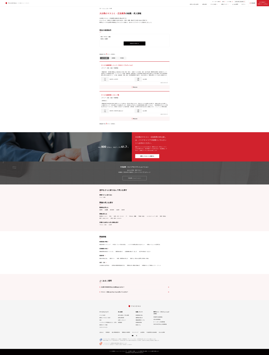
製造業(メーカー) (103, 216)
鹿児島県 (112, 209)
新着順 (113, 58)
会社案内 (142, 332)
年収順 (122, 58)
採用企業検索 (121, 317)
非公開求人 (162, 148)
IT (126, 216)
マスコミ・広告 (102, 224)
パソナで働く (229, 1)
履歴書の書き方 (119, 251)
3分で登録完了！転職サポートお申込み (263, 3)
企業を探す (204, 4)
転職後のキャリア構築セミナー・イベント (151, 265)
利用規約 (108, 332)
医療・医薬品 (163, 216)
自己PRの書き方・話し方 (144, 251)
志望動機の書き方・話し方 (131, 251)
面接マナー (112, 258)
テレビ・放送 (102, 197)
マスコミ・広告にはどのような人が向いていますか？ (113, 292)
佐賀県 (117, 209)
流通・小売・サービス (119, 216)
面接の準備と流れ (103, 258)
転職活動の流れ (139, 315)
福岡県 (100, 209)
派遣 (223, 1)
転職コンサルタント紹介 (104, 317)
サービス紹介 (102, 315)
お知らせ (101, 332)
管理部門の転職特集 (157, 317)
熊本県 (123, 209)
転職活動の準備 (103, 241)
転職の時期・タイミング (104, 244)
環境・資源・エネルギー (116, 218)
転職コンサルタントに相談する (147, 156)
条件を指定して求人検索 (123, 315)
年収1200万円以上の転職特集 (160, 324)
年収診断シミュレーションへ (134, 178)
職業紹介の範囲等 (126, 332)
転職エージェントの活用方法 (153, 244)
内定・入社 (102, 262)
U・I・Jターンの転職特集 (159, 321)
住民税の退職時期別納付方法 (118, 265)
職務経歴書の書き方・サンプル (106, 251)
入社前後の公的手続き (104, 265)
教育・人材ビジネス (103, 218)
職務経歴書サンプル (140, 320)
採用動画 (120, 322)
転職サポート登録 (103, 324)
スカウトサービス (103, 327)
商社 (110, 216)
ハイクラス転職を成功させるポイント (136, 244)
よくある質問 (235, 4)
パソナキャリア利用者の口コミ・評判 (107, 322)
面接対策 (101, 255)
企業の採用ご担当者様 (239, 1)
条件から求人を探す (194, 4)
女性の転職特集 (156, 319)
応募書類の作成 (103, 248)
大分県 (110, 224)
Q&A (100, 320)
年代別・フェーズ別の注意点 (119, 244)
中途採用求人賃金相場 (152, 332)
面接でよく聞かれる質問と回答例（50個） (139, 258)
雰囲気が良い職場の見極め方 (133, 265)
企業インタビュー (122, 320)
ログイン (243, 4)
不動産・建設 (141, 216)
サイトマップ (135, 332)
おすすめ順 (104, 58)
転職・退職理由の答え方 (122, 258)
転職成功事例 (139, 322)
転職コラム (138, 324)
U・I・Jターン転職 (216, 1)
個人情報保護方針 (116, 332)
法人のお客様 (162, 332)
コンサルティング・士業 (152, 216)
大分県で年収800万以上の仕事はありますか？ (111, 287)
